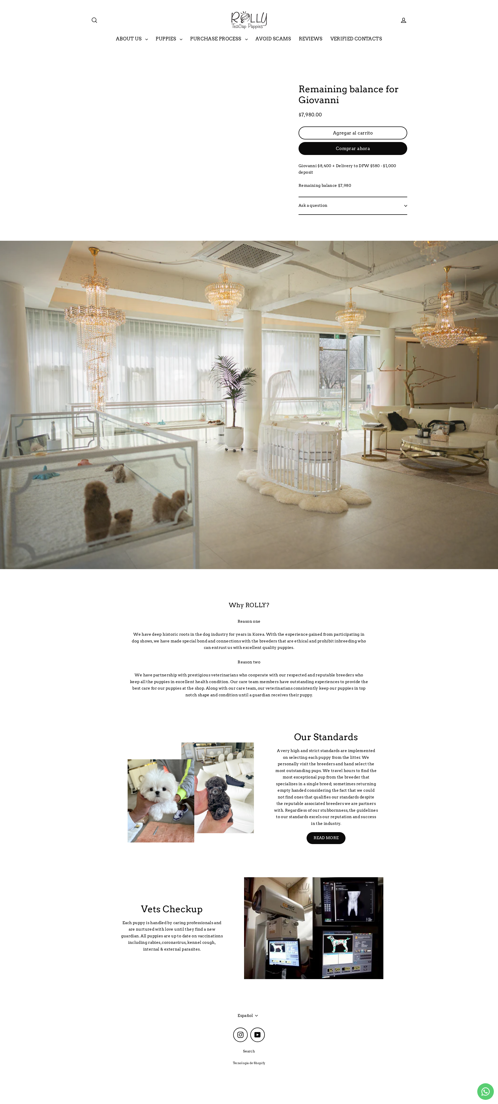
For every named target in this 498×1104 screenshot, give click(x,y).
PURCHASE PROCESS (216, 39)
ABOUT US (129, 39)
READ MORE (326, 838)
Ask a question (313, 205)
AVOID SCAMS (273, 39)
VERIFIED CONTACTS (356, 39)
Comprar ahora (353, 148)
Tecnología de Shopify (249, 1063)
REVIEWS (311, 39)
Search (249, 1051)
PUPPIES (166, 39)
